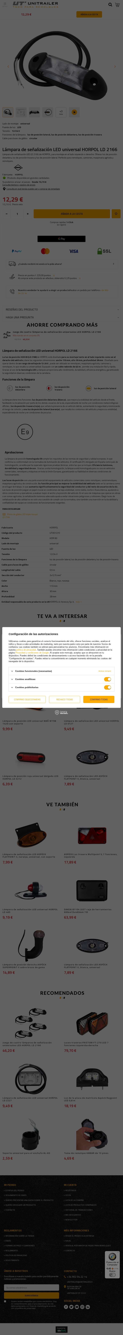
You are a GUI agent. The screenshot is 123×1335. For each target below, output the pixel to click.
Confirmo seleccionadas (27, 699)
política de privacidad (26, 650)
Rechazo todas (64, 699)
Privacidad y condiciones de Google (32, 653)
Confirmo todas (99, 699)
